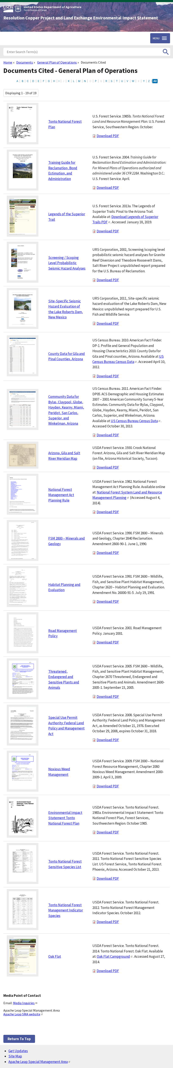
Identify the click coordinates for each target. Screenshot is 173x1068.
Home (7, 62)
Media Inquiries (24, 1003)
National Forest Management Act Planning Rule (61, 495)
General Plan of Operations (57, 62)
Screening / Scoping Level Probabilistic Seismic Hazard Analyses (66, 263)
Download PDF (108, 136)
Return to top (19, 1039)
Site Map (15, 1056)
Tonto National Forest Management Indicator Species (65, 910)
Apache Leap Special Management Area (38, 1061)
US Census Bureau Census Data (134, 421)
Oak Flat (54, 956)
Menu (156, 38)
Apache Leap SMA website (21, 1014)
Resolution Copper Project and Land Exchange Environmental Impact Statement (80, 18)
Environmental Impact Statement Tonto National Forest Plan (65, 818)
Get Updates (18, 1051)
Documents (24, 62)
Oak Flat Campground (113, 956)
